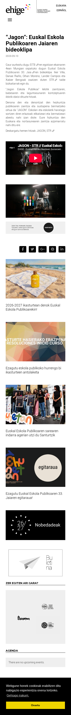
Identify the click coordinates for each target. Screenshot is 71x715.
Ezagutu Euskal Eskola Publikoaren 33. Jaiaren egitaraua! (34, 495)
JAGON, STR (44, 130)
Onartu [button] (35, 705)
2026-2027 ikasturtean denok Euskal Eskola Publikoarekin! (33, 307)
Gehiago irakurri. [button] (18, 695)
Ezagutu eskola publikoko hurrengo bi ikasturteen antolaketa (33, 370)
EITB (32, 64)
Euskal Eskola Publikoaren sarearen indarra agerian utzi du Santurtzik (32, 433)
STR (51, 80)
